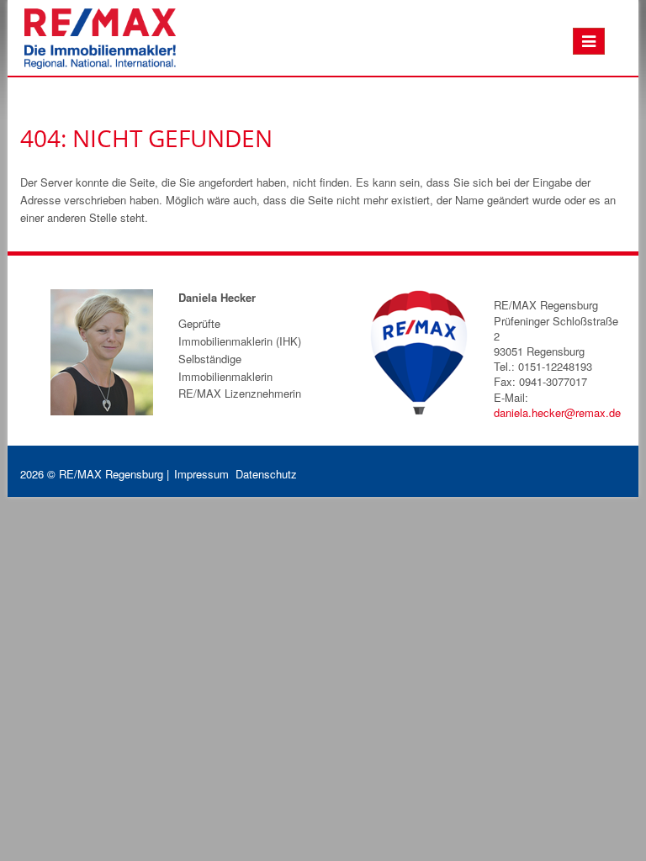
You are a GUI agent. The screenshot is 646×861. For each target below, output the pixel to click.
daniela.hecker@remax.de (557, 412)
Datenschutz (266, 474)
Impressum (201, 474)
